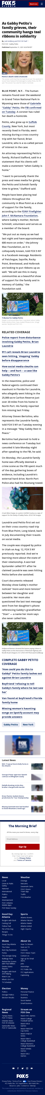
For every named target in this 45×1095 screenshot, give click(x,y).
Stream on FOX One (26, 1011)
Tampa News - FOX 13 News (7, 1017)
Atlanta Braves (26, 917)
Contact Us (25, 956)
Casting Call (6, 923)
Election (6, 988)
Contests (24, 950)
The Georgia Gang (9, 956)
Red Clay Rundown (9, 950)
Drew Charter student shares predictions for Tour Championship (15, 797)
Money (24, 988)
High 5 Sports (26, 929)
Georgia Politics (8, 995)
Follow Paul (6, 926)
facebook (18, 1068)
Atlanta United (26, 926)
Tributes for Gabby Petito (12, 318)
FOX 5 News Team (28, 953)
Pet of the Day (7, 929)
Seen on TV (25, 947)
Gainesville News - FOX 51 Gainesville (9, 1027)
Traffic (23, 894)
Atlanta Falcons (27, 920)
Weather (25, 877)
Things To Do (7, 935)
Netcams (24, 883)
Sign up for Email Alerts (27, 959)
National (5, 888)
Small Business (26, 1003)
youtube (13, 1068)
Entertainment (7, 900)
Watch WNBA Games (26, 1050)
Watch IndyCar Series (26, 1035)
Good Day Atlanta (7, 915)
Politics (4, 894)
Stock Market (26, 1000)
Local (4, 881)
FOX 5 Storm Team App (26, 890)
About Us (26, 940)
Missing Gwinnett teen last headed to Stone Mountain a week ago (15, 808)
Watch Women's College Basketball (28, 1045)
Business (24, 997)
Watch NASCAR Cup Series (27, 1029)
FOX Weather (26, 897)
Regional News (6, 1011)
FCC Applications (27, 972)
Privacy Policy (25, 858)
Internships (25, 966)
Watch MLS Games (25, 1055)
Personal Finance (27, 992)
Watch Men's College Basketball (28, 1040)
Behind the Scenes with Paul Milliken (9, 962)
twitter (22, 1068)
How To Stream (27, 944)
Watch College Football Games (27, 1019)
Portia (4, 953)
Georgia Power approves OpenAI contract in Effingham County (14, 776)
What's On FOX (8, 979)
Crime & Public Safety (7, 884)
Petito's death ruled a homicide (14, 77)
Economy (24, 995)
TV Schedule (6, 982)
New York (28, 724)
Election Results (8, 997)
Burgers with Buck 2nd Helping (9, 972)
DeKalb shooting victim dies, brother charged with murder (13, 786)
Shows (5, 940)
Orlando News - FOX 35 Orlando (8, 1022)
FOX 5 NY (5, 44)
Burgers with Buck (9, 920)
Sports (24, 914)
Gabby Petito (13, 44)
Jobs (22, 963)
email (32, 1068)
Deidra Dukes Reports (7, 967)
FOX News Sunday (9, 908)
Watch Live (33, 4)
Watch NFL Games (28, 1016)
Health (4, 897)
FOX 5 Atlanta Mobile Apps (7, 904)
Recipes (5, 932)
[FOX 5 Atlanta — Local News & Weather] (9, 4)
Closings (24, 881)
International (7, 891)
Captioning (25, 975)
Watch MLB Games (25, 1024)
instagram (27, 1068)
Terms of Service (24, 860)
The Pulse (6, 947)
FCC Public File (26, 969)
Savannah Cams (27, 886)
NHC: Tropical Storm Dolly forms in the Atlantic (15, 765)
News (5, 877)
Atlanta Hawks (26, 923)
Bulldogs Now (7, 958)
